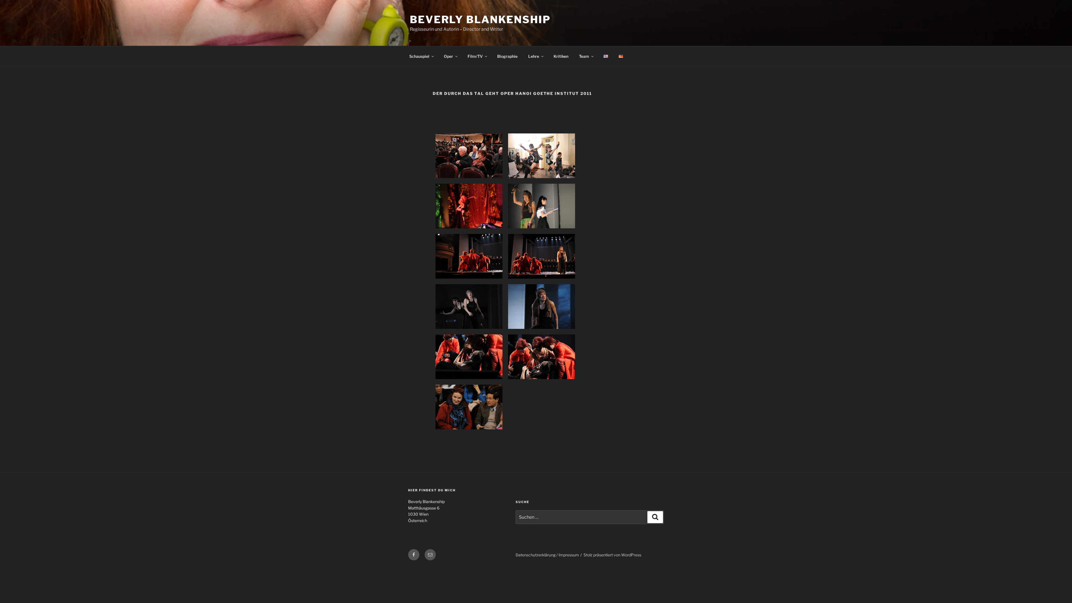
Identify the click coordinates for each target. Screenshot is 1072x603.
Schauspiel (419, 56)
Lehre (533, 56)
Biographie (507, 56)
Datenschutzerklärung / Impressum (547, 554)
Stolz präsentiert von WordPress (612, 554)
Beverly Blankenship (480, 19)
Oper (448, 56)
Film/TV (475, 56)
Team (584, 56)
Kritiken (561, 56)
